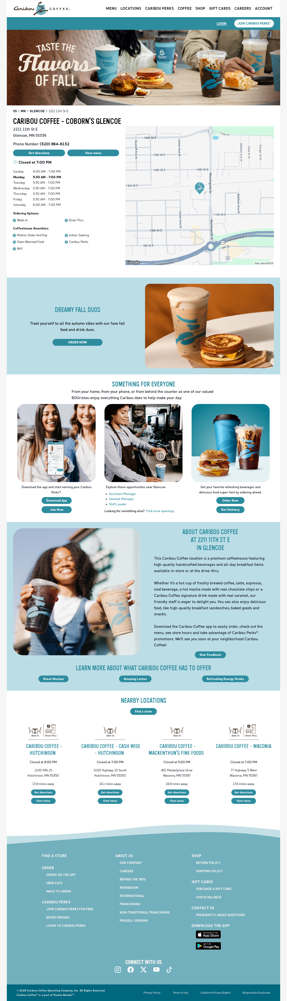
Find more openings (160, 511)
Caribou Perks (159, 8)
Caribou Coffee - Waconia (243, 746)
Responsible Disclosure (256, 992)
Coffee (185, 8)
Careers (242, 8)
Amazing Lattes (135, 679)
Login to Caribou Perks (66, 926)
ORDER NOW (77, 342)
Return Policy (208, 863)
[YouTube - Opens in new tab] (156, 970)
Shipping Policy (209, 871)
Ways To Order (58, 891)
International (132, 896)
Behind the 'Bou (133, 879)
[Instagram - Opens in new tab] (118, 970)
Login (221, 23)
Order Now (230, 500)
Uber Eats (54, 883)
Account (263, 8)
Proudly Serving (134, 921)
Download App (56, 500)
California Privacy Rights (215, 992)
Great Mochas (53, 679)
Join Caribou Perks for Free (70, 909)
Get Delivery (230, 510)
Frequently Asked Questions (220, 915)
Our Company (131, 863)
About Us (124, 855)
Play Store (208, 945)
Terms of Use (180, 992)
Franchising (130, 904)
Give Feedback (210, 655)
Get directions (43, 792)
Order (48, 867)
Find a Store (54, 855)
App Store (208, 934)
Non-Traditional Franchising (145, 912)
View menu (43, 800)
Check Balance (208, 897)
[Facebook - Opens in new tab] (130, 970)
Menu (111, 8)
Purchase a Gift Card (213, 889)
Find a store (143, 711)
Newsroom (129, 888)
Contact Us (203, 908)
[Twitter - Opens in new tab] (143, 970)
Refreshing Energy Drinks (225, 679)
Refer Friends (58, 917)
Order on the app (61, 875)
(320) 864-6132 (54, 144)
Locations (130, 8)
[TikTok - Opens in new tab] (169, 970)
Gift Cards (220, 8)
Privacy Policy (152, 992)
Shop (200, 8)
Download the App (210, 925)
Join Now (56, 510)
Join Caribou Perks (254, 23)
